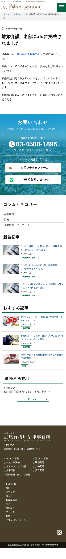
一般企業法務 (13, 462)
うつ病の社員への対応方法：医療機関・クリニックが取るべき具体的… (42, 267)
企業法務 (9, 214)
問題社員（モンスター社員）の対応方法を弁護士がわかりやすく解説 (42, 338)
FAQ (8, 504)
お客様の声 (11, 500)
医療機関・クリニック (16, 225)
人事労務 (10, 470)
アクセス (32, 399)
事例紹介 (10, 508)
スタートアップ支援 (16, 466)
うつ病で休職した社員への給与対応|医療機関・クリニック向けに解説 (41, 248)
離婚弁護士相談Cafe (28, 54)
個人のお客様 (41, 458)
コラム (9, 496)
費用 (8, 488)
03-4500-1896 (36, 144)
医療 (6, 219)
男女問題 (39, 470)
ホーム (6, 14)
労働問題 (39, 466)
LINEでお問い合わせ (34, 179)
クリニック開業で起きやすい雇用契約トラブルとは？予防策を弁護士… (42, 286)
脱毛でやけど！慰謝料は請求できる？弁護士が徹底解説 (42, 356)
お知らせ (18, 14)
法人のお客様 (12, 458)
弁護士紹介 (11, 484)
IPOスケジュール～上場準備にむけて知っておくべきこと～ (41, 319)
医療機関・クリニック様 (18, 474)
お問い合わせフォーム (35, 167)
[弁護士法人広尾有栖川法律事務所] (21, 5)
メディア (10, 492)
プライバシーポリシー (17, 520)
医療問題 (39, 462)
